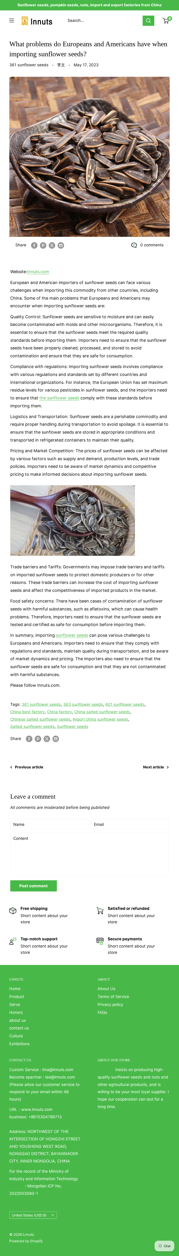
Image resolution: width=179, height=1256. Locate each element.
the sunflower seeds (59, 397)
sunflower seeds (72, 635)
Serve (14, 1004)
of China (17, 1186)
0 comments (152, 245)
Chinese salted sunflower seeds (40, 719)
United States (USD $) (29, 1215)
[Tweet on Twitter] (52, 245)
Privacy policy (110, 1004)
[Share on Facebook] (34, 245)
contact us (19, 1028)
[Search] (148, 21)
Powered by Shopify (26, 1241)
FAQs (102, 1012)
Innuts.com (38, 271)
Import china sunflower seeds (100, 719)
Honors (16, 1012)
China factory (59, 712)
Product (16, 996)
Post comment (33, 886)
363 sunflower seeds (83, 704)
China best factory (27, 712)
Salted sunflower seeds (32, 726)
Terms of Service (113, 996)
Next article (153, 767)
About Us (106, 988)
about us (17, 1020)
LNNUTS (106, 1069)
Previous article (29, 767)
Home (15, 988)
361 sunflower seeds (28, 65)
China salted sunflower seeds (102, 712)
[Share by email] (61, 245)
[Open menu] (11, 20)
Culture (16, 1036)
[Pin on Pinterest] (43, 245)
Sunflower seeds (72, 726)
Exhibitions (19, 1044)
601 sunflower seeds (125, 704)
